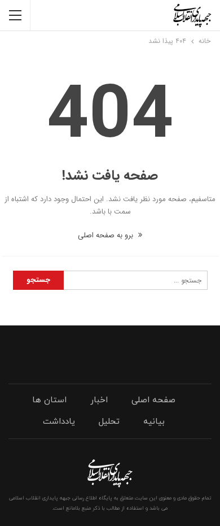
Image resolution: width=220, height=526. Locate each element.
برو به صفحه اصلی (106, 235)
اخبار (99, 400)
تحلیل (109, 422)
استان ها (49, 400)
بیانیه (154, 422)
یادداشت (59, 422)
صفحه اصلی (153, 400)
